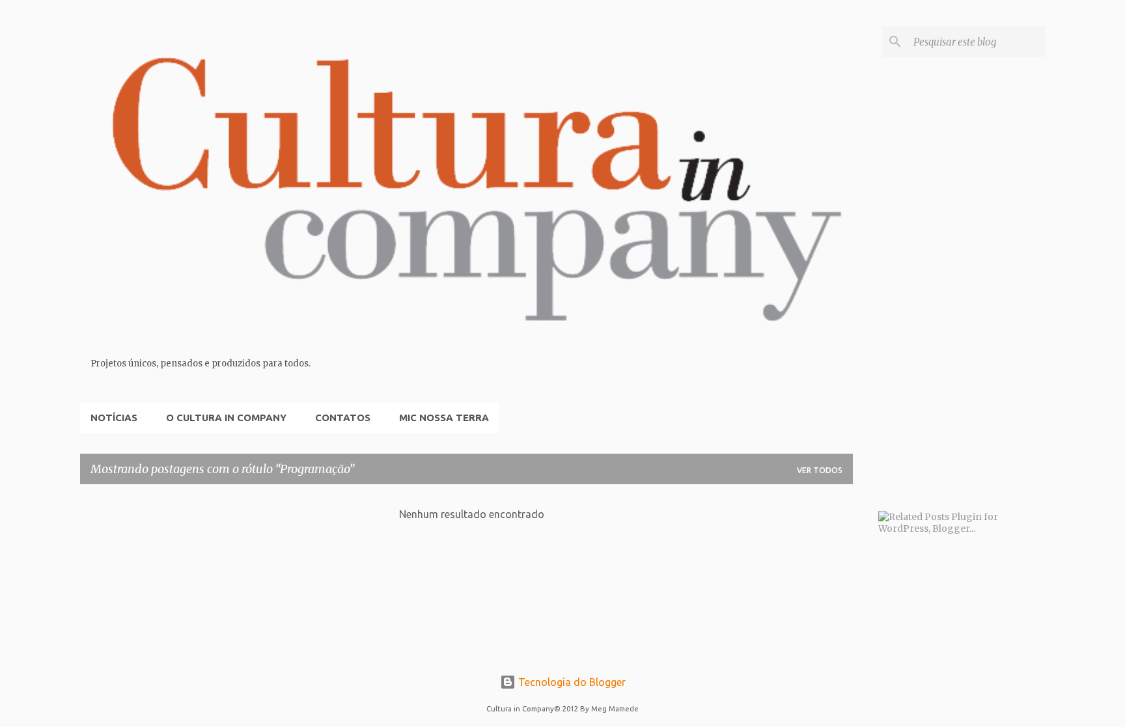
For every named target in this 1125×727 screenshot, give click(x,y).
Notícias (113, 417)
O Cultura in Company (226, 417)
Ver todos (819, 470)
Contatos (342, 417)
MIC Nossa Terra (444, 417)
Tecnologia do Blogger (571, 682)
